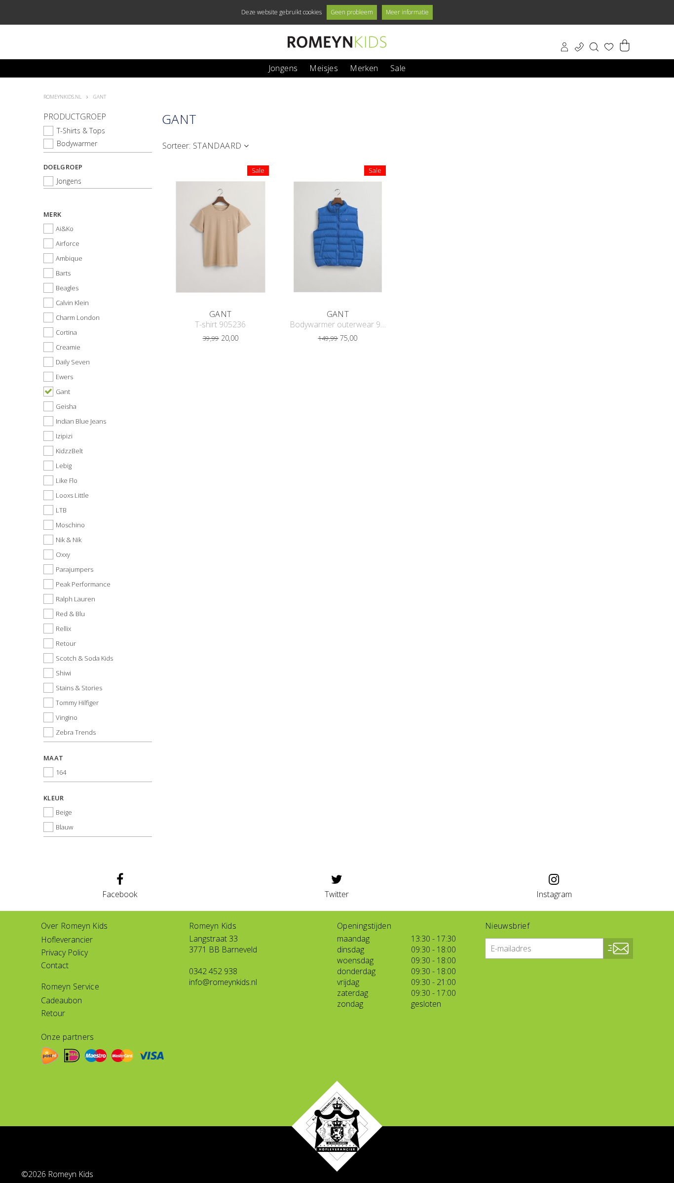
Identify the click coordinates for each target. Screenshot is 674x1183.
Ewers (64, 376)
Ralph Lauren (75, 598)
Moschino (70, 524)
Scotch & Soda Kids (84, 658)
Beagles (67, 287)
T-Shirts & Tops (81, 130)
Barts (63, 273)
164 (61, 772)
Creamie (68, 347)
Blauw (64, 827)
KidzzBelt (69, 450)
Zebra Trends (76, 732)
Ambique (69, 258)
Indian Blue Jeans (81, 421)
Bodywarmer (77, 143)
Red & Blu (70, 613)
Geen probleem (352, 12)
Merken (364, 67)
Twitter (337, 894)
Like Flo (66, 480)
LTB (61, 510)
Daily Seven (73, 361)
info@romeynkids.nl (223, 982)
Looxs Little (72, 495)
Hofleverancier (67, 940)
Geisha (66, 406)
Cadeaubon (61, 1000)
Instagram (554, 894)
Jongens (283, 67)
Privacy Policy (64, 952)
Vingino (66, 717)
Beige (64, 812)
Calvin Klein (72, 302)
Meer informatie (407, 12)
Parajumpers (74, 569)
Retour (66, 643)
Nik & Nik (68, 539)
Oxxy (63, 554)
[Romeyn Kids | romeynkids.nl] (337, 42)
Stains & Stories (79, 687)
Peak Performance (83, 584)
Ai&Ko (65, 228)
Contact (55, 965)
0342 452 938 (213, 971)
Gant (63, 391)
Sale (398, 67)
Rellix (63, 628)
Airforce (67, 243)
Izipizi (64, 436)
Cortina (66, 332)
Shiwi (63, 673)
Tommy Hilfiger (77, 702)
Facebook (119, 894)
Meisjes (323, 67)
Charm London (78, 317)
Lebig (64, 465)
